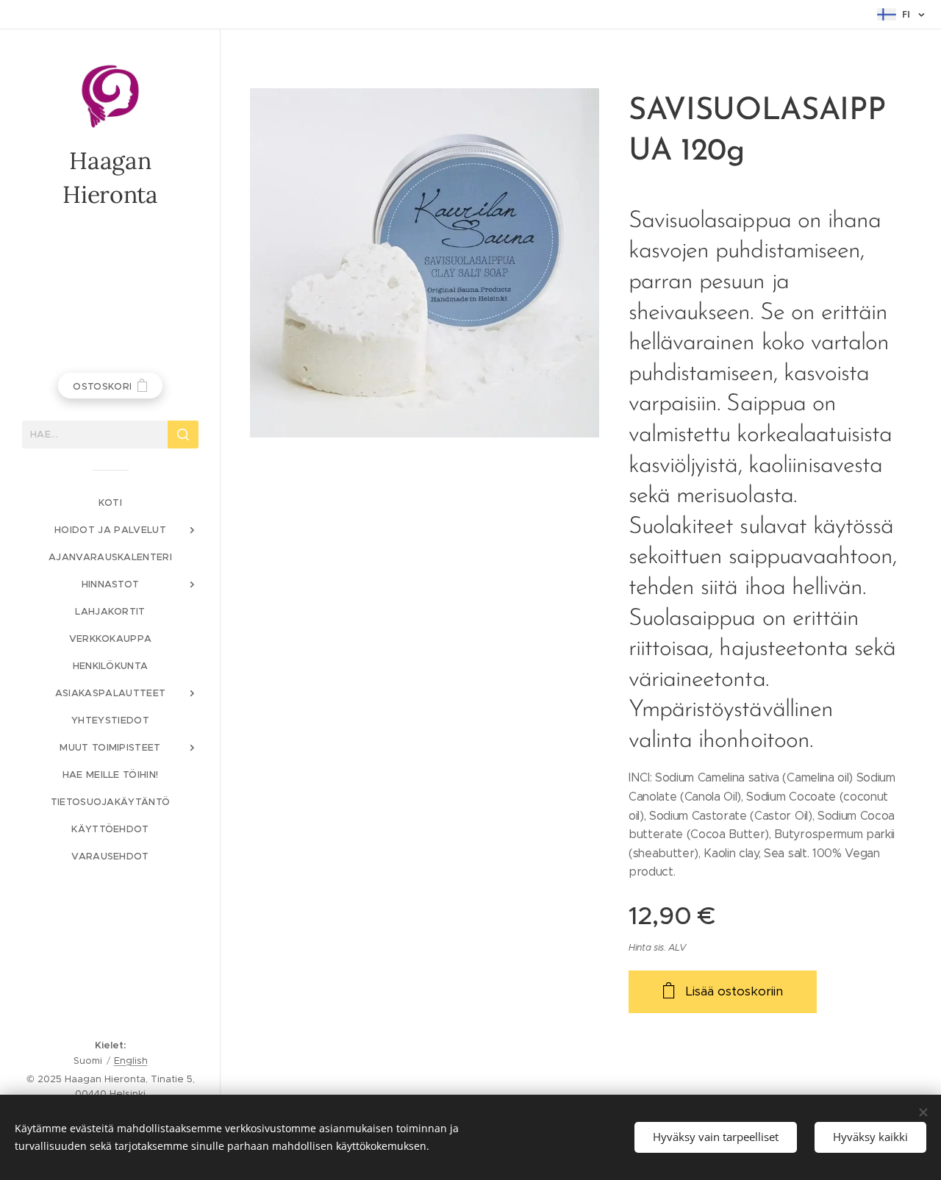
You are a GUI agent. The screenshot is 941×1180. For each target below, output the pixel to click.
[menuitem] (110, 502)
